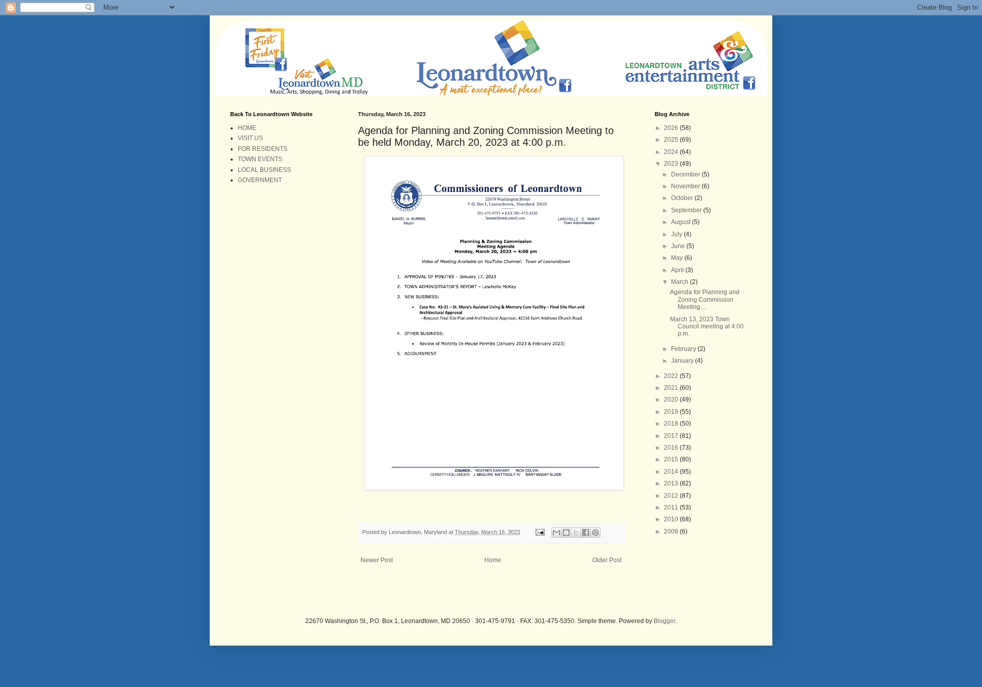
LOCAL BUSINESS (264, 169)
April (678, 270)
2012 (672, 495)
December (686, 174)
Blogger (664, 621)
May (677, 257)
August (681, 222)
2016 (672, 447)
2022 (672, 376)
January (683, 360)
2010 (672, 519)
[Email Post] (539, 532)
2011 (672, 507)
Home (492, 560)
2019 (672, 411)
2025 (672, 139)
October (683, 198)
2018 (672, 423)
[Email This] (556, 532)
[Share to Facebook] (586, 532)
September (687, 210)
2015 (672, 459)
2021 (672, 387)
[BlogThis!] (566, 532)
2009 (672, 531)
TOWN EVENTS (260, 159)
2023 (672, 163)
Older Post (606, 560)
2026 (672, 127)
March (680, 281)
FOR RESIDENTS (262, 148)
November (686, 186)
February (684, 348)
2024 (672, 152)
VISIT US (250, 138)
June (678, 246)
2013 (672, 483)
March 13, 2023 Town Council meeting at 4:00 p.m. (707, 327)
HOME (247, 127)
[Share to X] (576, 532)
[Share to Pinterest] (595, 532)
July (677, 234)
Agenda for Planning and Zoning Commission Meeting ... (705, 300)
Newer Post (377, 560)
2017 (672, 435)
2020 (672, 399)
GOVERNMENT (260, 180)
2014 (672, 471)
